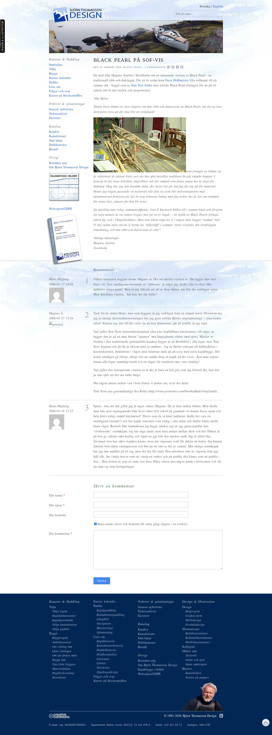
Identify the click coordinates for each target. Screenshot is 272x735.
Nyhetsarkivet (58, 113)
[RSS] (221, 716)
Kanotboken (193, 673)
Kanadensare (57, 136)
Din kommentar (59, 533)
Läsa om (54, 87)
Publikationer (58, 145)
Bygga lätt (59, 660)
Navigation (104, 623)
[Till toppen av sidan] (266, 723)
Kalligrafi (188, 646)
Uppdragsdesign (107, 672)
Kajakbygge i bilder (64, 188)
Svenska (205, 6)
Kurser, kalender (60, 78)
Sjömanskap (105, 632)
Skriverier (103, 667)
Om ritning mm (62, 646)
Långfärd (103, 619)
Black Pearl (133, 67)
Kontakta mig (58, 163)
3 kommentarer (155, 67)
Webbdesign (193, 620)
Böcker (187, 668)
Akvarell (190, 655)
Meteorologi (105, 628)
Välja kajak (59, 611)
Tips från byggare (64, 664)
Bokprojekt (192, 611)
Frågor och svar (59, 91)
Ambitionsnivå (61, 642)
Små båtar (55, 140)
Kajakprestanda (62, 620)
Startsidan (55, 64)
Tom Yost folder (141, 85)
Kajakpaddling (106, 610)
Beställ (53, 149)
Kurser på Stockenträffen (65, 95)
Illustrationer (190, 629)
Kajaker (54, 131)
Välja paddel (60, 629)
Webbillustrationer (197, 642)
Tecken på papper (197, 677)
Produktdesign (195, 624)
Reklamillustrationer (199, 637)
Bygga (53, 73)
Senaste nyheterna (61, 109)
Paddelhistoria (106, 650)
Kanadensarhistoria (110, 645)
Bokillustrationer (196, 633)
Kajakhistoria (106, 641)
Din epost (55, 505)
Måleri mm (189, 651)
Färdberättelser (107, 654)
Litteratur (103, 659)
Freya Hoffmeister (177, 80)
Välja (52, 69)
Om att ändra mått (64, 655)
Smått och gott (195, 660)
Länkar (101, 663)
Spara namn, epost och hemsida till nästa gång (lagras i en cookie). (142, 524)
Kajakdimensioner (64, 615)
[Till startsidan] (76, 15)
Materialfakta (61, 668)
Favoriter (55, 118)
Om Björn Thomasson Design (68, 167)
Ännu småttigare (196, 664)
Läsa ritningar (61, 651)
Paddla (53, 82)
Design (187, 607)
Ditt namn (55, 495)
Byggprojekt (60, 637)
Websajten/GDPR (60, 208)
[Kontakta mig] (64, 240)
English (218, 6)
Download (59, 677)
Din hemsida (57, 515)
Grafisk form (193, 615)
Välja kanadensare (64, 624)
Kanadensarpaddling (111, 614)
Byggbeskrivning (63, 673)
